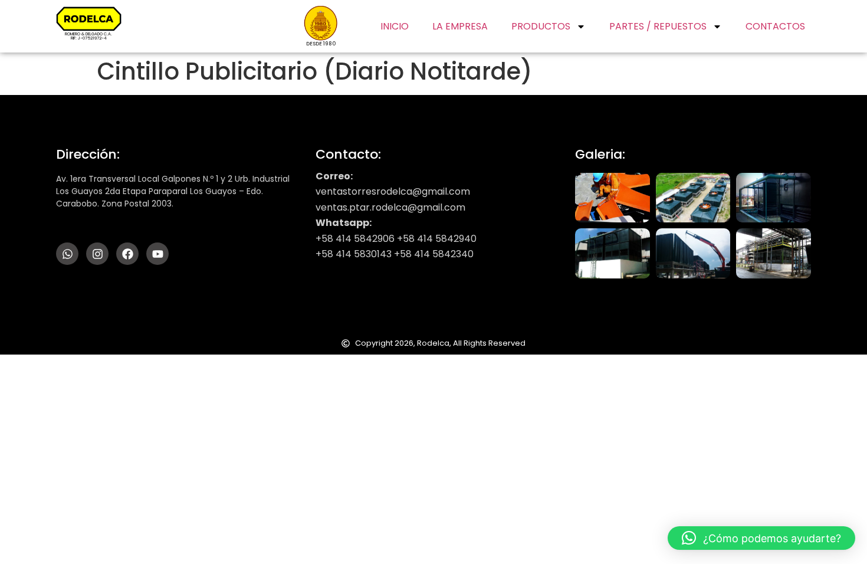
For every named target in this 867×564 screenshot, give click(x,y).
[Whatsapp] (67, 253)
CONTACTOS (775, 26)
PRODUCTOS (540, 26)
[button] (761, 538)
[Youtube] (157, 253)
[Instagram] (97, 253)
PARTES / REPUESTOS (658, 26)
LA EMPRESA (460, 26)
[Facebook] (127, 253)
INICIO (394, 26)
